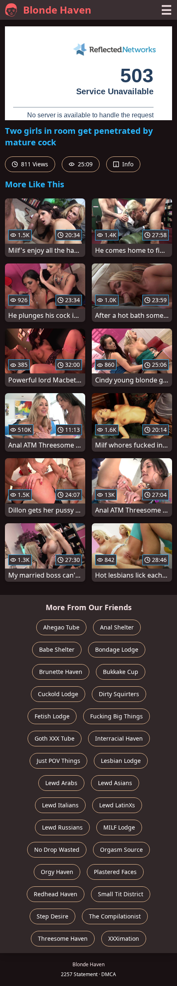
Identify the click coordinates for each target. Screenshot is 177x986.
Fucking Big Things (116, 716)
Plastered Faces (115, 872)
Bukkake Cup (120, 672)
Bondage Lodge (116, 649)
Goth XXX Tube (55, 738)
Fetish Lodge (52, 716)
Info (127, 164)
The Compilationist (115, 916)
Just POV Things (58, 761)
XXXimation (123, 938)
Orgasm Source (121, 849)
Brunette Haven (60, 672)
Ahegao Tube (61, 627)
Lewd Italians (60, 805)
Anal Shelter (117, 627)
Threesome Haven (63, 938)
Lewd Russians (62, 827)
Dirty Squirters (119, 694)
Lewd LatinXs (117, 805)
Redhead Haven (55, 894)
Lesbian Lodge (121, 761)
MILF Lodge (119, 827)
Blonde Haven (57, 9)
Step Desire (52, 916)
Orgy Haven (57, 872)
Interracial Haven (119, 738)
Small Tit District (120, 894)
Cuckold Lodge (58, 694)
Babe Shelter (57, 649)
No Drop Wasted (56, 849)
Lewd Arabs (61, 783)
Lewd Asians (115, 783)
